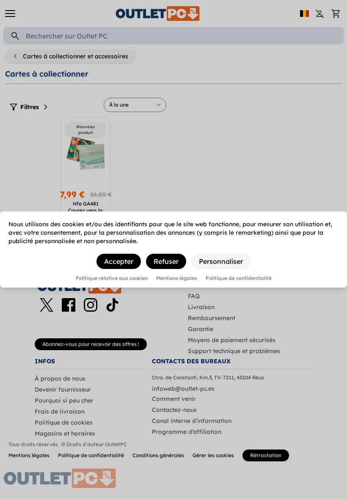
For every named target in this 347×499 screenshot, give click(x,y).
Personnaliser (221, 261)
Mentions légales (176, 278)
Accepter (118, 261)
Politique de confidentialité (239, 278)
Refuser (166, 261)
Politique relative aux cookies (112, 278)
